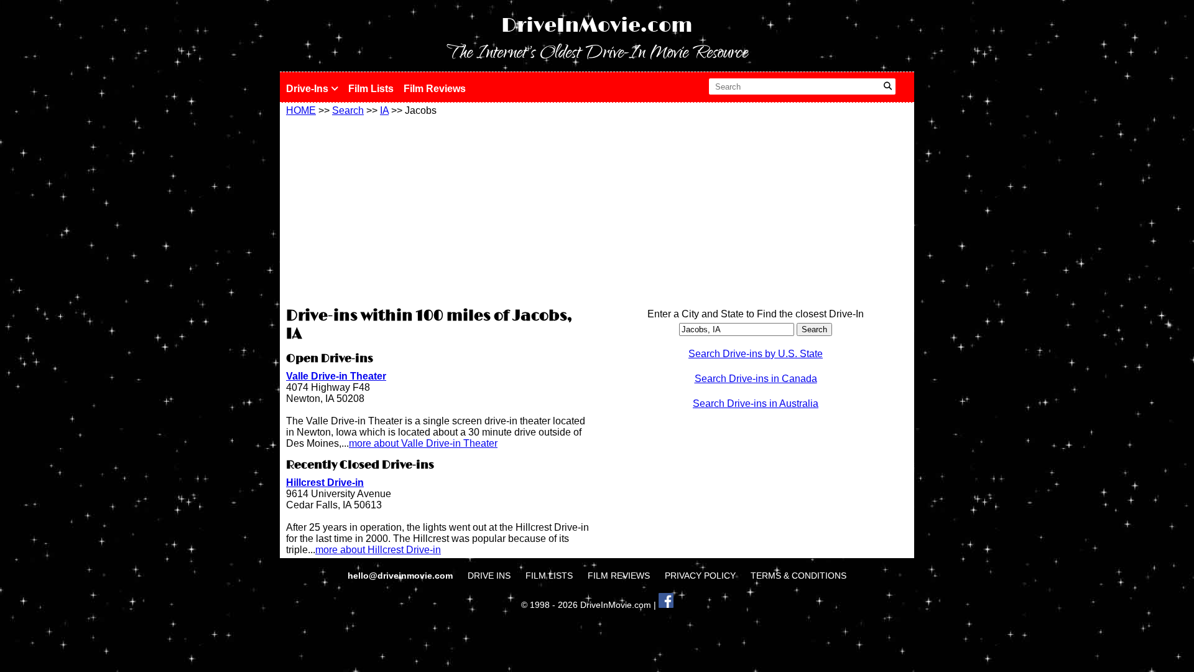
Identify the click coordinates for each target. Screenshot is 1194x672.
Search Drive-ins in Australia (755, 403)
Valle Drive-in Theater (336, 376)
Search (348, 110)
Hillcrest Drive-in (325, 482)
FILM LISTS (549, 576)
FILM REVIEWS (619, 576)
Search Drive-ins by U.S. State (755, 353)
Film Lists (371, 88)
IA (384, 110)
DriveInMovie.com (597, 26)
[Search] (887, 86)
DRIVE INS (489, 576)
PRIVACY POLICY (700, 576)
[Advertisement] (438, 210)
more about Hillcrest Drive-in (378, 549)
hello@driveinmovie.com (401, 576)
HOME (301, 110)
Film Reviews (435, 88)
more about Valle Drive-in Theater (423, 443)
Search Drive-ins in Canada (756, 378)
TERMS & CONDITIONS (798, 576)
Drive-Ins (308, 88)
